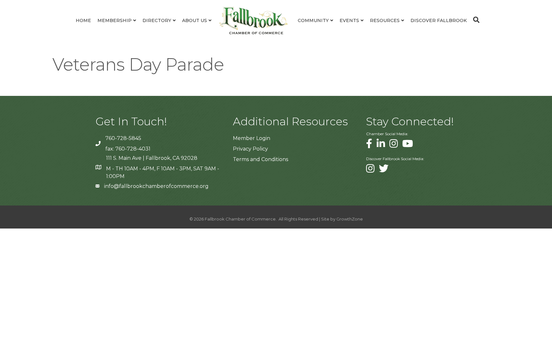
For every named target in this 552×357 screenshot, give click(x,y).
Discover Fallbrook (438, 20)
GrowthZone (349, 218)
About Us (194, 20)
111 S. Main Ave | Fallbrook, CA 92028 (151, 158)
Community (313, 20)
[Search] (474, 19)
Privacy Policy (250, 149)
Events (349, 20)
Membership (114, 20)
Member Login (251, 138)
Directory (156, 20)
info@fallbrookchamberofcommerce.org (156, 186)
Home (83, 20)
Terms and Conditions (260, 159)
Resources (385, 20)
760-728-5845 (123, 138)
